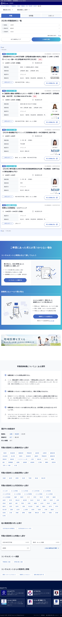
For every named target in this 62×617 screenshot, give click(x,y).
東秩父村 (37, 512)
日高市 (11, 509)
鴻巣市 (44, 500)
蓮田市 (43, 506)
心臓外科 (36, 456)
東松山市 (17, 500)
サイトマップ (37, 615)
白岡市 (32, 509)
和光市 (48, 503)
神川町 (43, 512)
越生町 (52, 509)
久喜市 (10, 506)
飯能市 (54, 497)
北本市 (17, 506)
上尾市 (57, 500)
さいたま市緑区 (49, 494)
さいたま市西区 (14, 491)
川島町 (17, 512)
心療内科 (45, 453)
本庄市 (10, 500)
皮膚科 (18, 462)
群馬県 (17, 478)
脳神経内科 (52, 453)
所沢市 (47, 497)
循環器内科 (20, 453)
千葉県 (29, 478)
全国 (11, 434)
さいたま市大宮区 (35, 491)
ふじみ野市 (25, 509)
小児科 (32, 459)
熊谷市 (21, 497)
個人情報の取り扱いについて (52, 615)
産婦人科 (39, 459)
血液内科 (37, 453)
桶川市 (4, 506)
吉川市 (18, 509)
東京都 (36, 478)
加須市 (4, 500)
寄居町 (50, 512)
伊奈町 (39, 509)
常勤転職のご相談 (6, 562)
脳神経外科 (52, 456)
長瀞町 (29, 512)
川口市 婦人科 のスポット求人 (24, 528)
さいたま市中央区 (6, 494)
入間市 (29, 503)
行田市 (34, 497)
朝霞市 (35, 503)
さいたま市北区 (24, 491)
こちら (51, 320)
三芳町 (45, 509)
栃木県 (10, 478)
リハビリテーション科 (22, 459)
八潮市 (23, 506)
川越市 (15, 497)
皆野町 (23, 512)
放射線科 (32, 462)
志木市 (41, 503)
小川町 (10, 512)
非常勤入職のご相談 (18, 562)
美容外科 (54, 462)
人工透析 (40, 462)
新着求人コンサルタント (25, 574)
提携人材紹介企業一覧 (39, 574)
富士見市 (30, 506)
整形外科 (5, 459)
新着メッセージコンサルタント (9, 574)
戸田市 (22, 503)
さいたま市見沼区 (47, 491)
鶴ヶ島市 (5, 509)
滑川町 (4, 512)
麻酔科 (46, 462)
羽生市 (38, 500)
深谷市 (51, 500)
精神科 (52, 459)
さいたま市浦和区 (28, 494)
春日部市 (25, 500)
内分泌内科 (5, 456)
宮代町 (56, 512)
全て (11, 437)
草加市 (4, 503)
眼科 (4, 462)
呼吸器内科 (29, 453)
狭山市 (31, 500)
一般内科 (5, 453)
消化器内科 (12, 453)
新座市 (54, 503)
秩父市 (41, 497)
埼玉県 (17, 434)
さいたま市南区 (39, 494)
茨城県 (4, 478)
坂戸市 (50, 506)
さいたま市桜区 (17, 494)
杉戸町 (4, 515)
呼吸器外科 (44, 456)
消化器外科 (28, 456)
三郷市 (37, 506)
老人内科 (13, 456)
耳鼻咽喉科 (10, 462)
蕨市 (17, 503)
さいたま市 (5, 491)
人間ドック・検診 (6, 465)
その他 (15, 465)
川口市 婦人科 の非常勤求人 (9, 528)
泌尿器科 (25, 462)
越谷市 (10, 503)
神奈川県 (43, 478)
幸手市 (56, 506)
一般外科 (20, 456)
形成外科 (12, 459)
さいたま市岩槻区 (6, 497)
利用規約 (43, 615)
